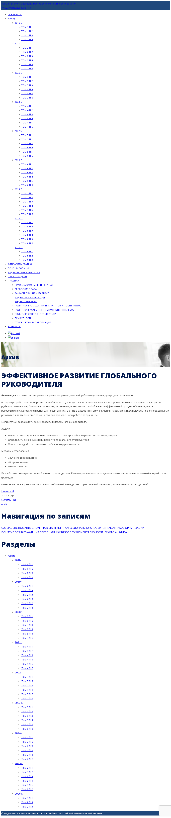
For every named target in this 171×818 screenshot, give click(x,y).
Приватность (23, 318)
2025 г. (19, 218)
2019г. (18, 43)
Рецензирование (19, 268)
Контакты (14, 326)
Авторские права (26, 288)
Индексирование (26, 301)
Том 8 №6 (27, 243)
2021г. (18, 101)
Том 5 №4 (27, 147)
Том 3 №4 (27, 89)
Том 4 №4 (27, 118)
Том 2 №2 (27, 51)
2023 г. (19, 160)
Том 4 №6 (27, 126)
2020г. (18, 72)
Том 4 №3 (27, 114)
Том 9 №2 (27, 255)
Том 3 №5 (27, 93)
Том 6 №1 (27, 164)
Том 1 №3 (27, 35)
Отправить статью (20, 264)
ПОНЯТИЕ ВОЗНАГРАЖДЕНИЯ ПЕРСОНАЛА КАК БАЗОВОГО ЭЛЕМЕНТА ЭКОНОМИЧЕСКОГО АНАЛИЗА (64, 532)
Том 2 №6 (27, 68)
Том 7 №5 (27, 209)
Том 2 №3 (27, 56)
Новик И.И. (7, 491)
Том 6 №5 (27, 180)
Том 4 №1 (27, 105)
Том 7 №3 (27, 201)
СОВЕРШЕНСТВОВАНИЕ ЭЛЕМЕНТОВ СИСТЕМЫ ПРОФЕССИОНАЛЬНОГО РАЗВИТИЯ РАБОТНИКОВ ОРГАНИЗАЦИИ (72, 527)
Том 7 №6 (27, 214)
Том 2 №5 (27, 64)
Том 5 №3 (27, 143)
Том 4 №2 (27, 110)
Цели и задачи (17, 276)
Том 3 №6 (27, 97)
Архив (12, 18)
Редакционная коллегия (24, 272)
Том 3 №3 (27, 85)
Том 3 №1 (27, 76)
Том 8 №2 (27, 226)
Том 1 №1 (27, 26)
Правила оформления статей (34, 284)
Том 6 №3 (27, 172)
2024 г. (19, 189)
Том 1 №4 (27, 39)
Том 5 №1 (27, 135)
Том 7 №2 (27, 197)
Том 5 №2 (27, 139)
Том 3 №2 (27, 81)
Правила (13, 280)
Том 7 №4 (27, 205)
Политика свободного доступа (35, 313)
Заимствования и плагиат (32, 293)
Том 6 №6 (27, 184)
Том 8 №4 (27, 234)
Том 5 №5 (27, 151)
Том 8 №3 (27, 230)
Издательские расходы (30, 297)
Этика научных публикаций (33, 322)
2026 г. (19, 247)
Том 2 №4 (27, 60)
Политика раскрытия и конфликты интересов (44, 309)
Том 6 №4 (27, 176)
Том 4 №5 (27, 122)
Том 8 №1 (27, 222)
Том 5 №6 (27, 155)
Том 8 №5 (27, 239)
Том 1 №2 (27, 31)
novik (4, 504)
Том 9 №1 (27, 251)
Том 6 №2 (27, 168)
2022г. (18, 130)
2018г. (18, 22)
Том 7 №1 (27, 193)
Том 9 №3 (27, 259)
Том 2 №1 (27, 47)
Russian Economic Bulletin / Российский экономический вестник (38, 3)
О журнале (15, 14)
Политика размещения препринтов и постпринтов (48, 305)
